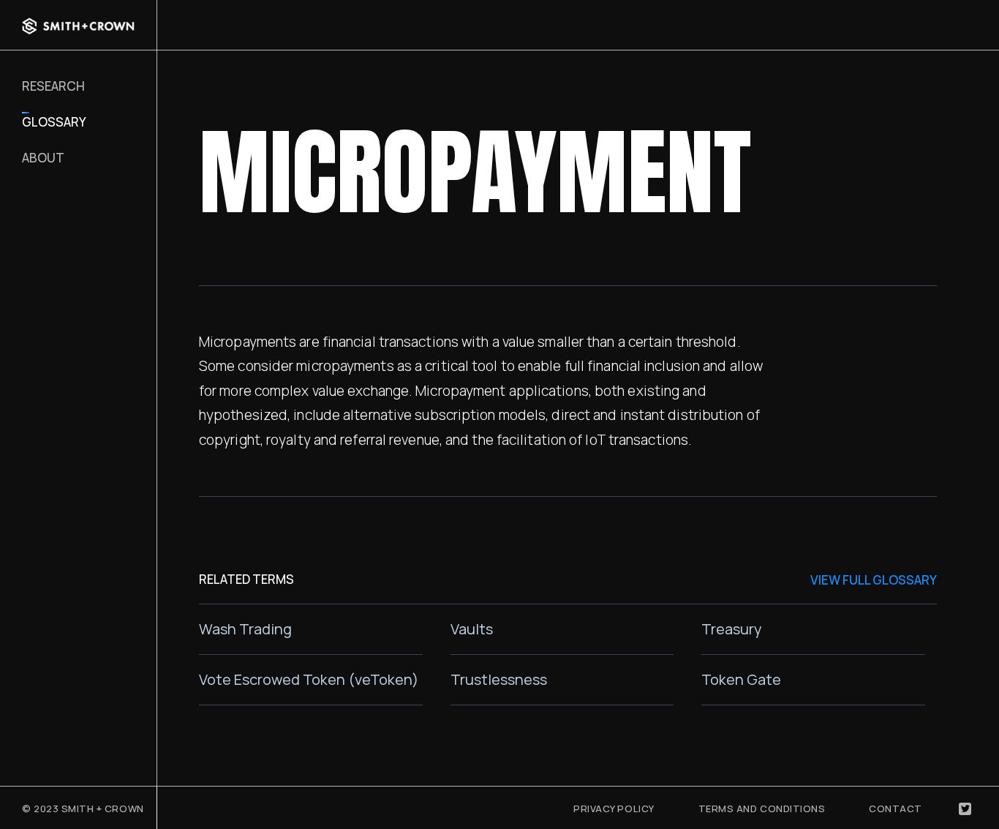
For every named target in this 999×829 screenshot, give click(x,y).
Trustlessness (499, 679)
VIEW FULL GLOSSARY (873, 580)
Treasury (731, 629)
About (43, 157)
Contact (895, 808)
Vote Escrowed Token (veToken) (308, 679)
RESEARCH (53, 86)
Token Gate (741, 679)
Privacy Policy (613, 808)
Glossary (54, 121)
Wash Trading (245, 629)
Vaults (472, 629)
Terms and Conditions (762, 808)
